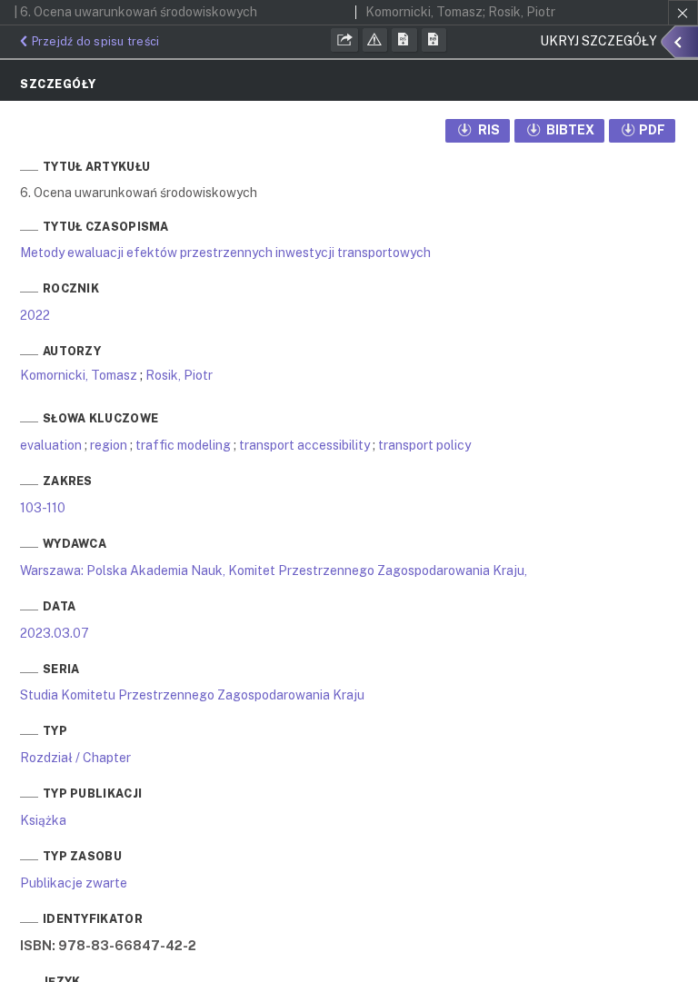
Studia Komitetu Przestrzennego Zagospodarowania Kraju (192, 695)
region (108, 445)
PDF (652, 130)
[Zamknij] (683, 12)
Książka (43, 820)
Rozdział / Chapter (75, 757)
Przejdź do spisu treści (95, 41)
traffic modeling (183, 445)
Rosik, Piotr (179, 375)
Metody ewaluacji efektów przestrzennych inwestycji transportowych (225, 252)
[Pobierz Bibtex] (434, 40)
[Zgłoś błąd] (375, 40)
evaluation (51, 445)
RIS (487, 130)
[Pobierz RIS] (404, 40)
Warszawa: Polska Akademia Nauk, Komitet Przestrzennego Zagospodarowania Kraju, (273, 570)
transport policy (424, 445)
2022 (35, 315)
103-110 (42, 508)
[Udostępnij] (344, 40)
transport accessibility (304, 445)
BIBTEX (568, 130)
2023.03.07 (54, 633)
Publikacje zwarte (73, 883)
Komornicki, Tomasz (78, 375)
